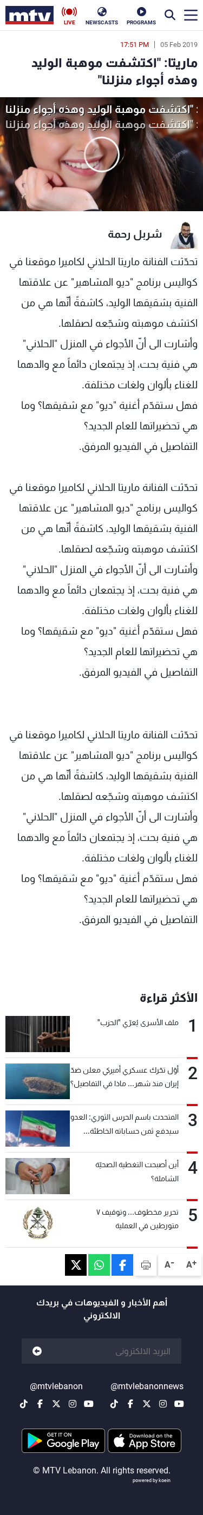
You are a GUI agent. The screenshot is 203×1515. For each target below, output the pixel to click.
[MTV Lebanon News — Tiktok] (114, 1404)
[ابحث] (170, 15)
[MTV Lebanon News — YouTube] (179, 1404)
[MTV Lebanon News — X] (147, 1404)
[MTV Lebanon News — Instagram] (163, 1404)
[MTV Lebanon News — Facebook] (130, 1404)
